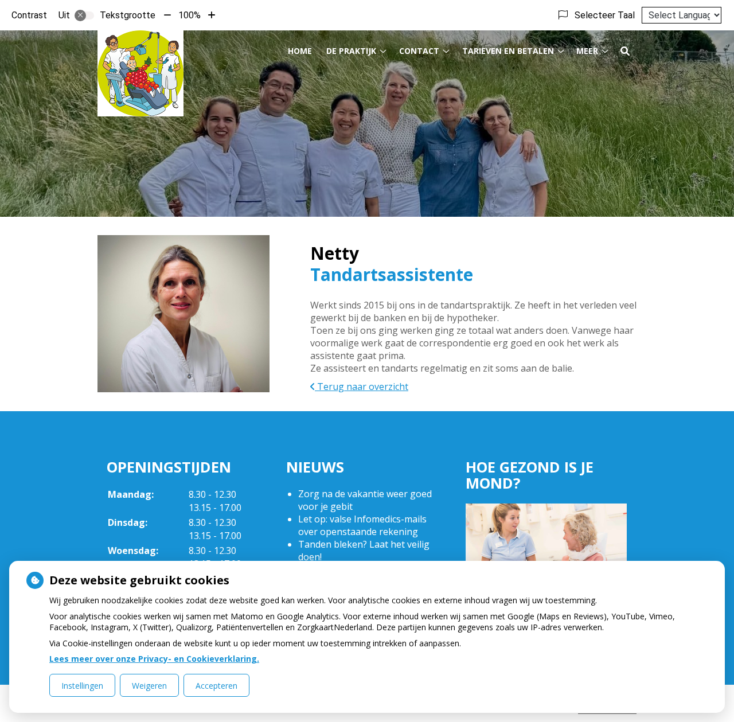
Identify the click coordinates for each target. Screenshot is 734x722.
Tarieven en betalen (508, 50)
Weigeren (149, 685)
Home (300, 50)
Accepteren (216, 685)
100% (189, 15)
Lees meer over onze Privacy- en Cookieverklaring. (154, 658)
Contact (419, 50)
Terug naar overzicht (361, 386)
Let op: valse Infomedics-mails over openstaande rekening (362, 525)
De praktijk (351, 50)
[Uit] (84, 15)
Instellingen (82, 685)
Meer (587, 50)
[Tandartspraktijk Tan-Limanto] (140, 73)
